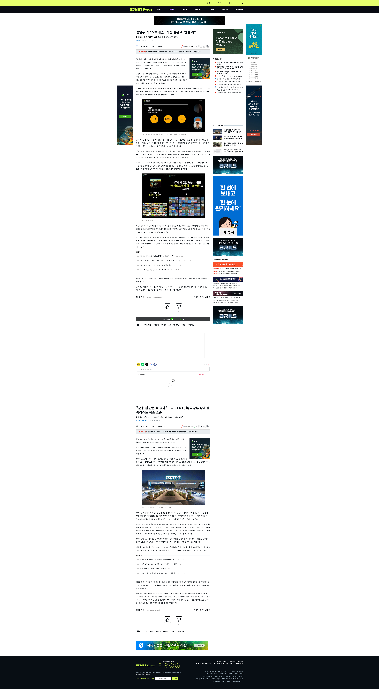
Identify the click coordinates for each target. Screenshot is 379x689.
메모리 (166, 631)
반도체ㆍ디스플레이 (141, 420)
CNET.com (139, 674)
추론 (184, 325)
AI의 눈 (197, 9)
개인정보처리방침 (207, 663)
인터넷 (138, 40)
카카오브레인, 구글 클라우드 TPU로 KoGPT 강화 (156, 269)
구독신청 (175, 678)
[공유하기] (197, 46)
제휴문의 (240, 661)
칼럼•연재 (225, 9)
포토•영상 (239, 9)
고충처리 (231, 663)
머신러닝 (191, 325)
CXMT (146, 631)
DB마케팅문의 (233, 661)
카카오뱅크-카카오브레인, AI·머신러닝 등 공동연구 (156, 265)
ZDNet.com (146, 674)
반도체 (159, 631)
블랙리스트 (181, 631)
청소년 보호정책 (223, 663)
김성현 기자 (144, 46)
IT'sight (211, 9)
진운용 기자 (144, 426)
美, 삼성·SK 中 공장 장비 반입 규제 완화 (153, 568)
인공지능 (185, 9)
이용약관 (215, 663)
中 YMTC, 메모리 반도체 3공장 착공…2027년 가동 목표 (158, 573)
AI (170, 325)
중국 (152, 631)
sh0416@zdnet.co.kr (154, 297)
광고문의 (225, 661)
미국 (173, 631)
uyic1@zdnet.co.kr (154, 610)
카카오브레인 (147, 325)
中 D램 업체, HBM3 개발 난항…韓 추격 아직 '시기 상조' (158, 564)
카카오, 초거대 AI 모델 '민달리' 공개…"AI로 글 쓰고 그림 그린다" (161, 260)
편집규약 (198, 663)
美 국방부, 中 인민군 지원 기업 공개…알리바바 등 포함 (158, 559)
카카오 (164, 325)
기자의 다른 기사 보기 (201, 297)
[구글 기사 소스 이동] (188, 46)
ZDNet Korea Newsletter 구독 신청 (145, 678)
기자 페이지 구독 (161, 46)
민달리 (157, 325)
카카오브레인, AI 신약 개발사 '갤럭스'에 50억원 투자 (157, 256)
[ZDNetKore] (143, 5)
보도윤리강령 (239, 663)
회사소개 (219, 661)
